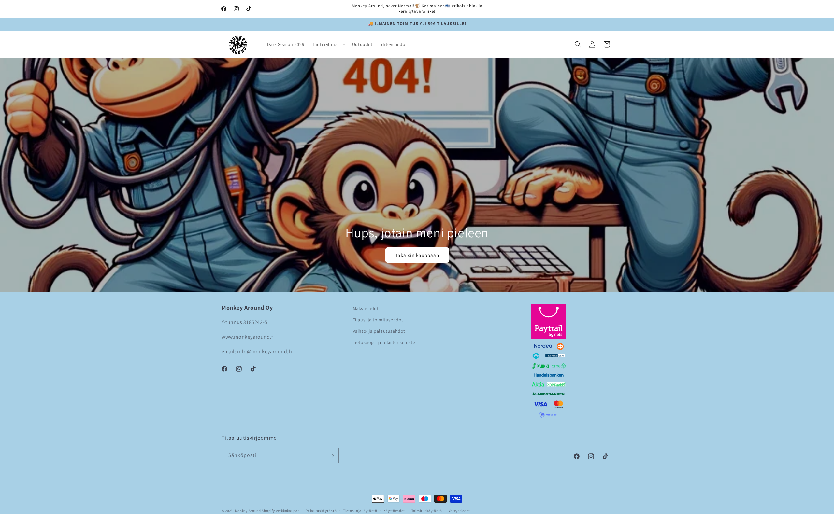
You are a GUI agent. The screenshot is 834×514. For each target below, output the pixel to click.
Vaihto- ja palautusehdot (379, 331)
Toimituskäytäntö (426, 510)
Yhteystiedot (459, 510)
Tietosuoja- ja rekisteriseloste (384, 343)
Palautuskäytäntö (321, 510)
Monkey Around (248, 510)
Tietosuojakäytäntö (360, 510)
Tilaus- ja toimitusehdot (378, 320)
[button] (328, 44)
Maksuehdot (366, 308)
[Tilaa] (331, 456)
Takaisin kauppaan (417, 255)
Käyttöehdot (394, 510)
